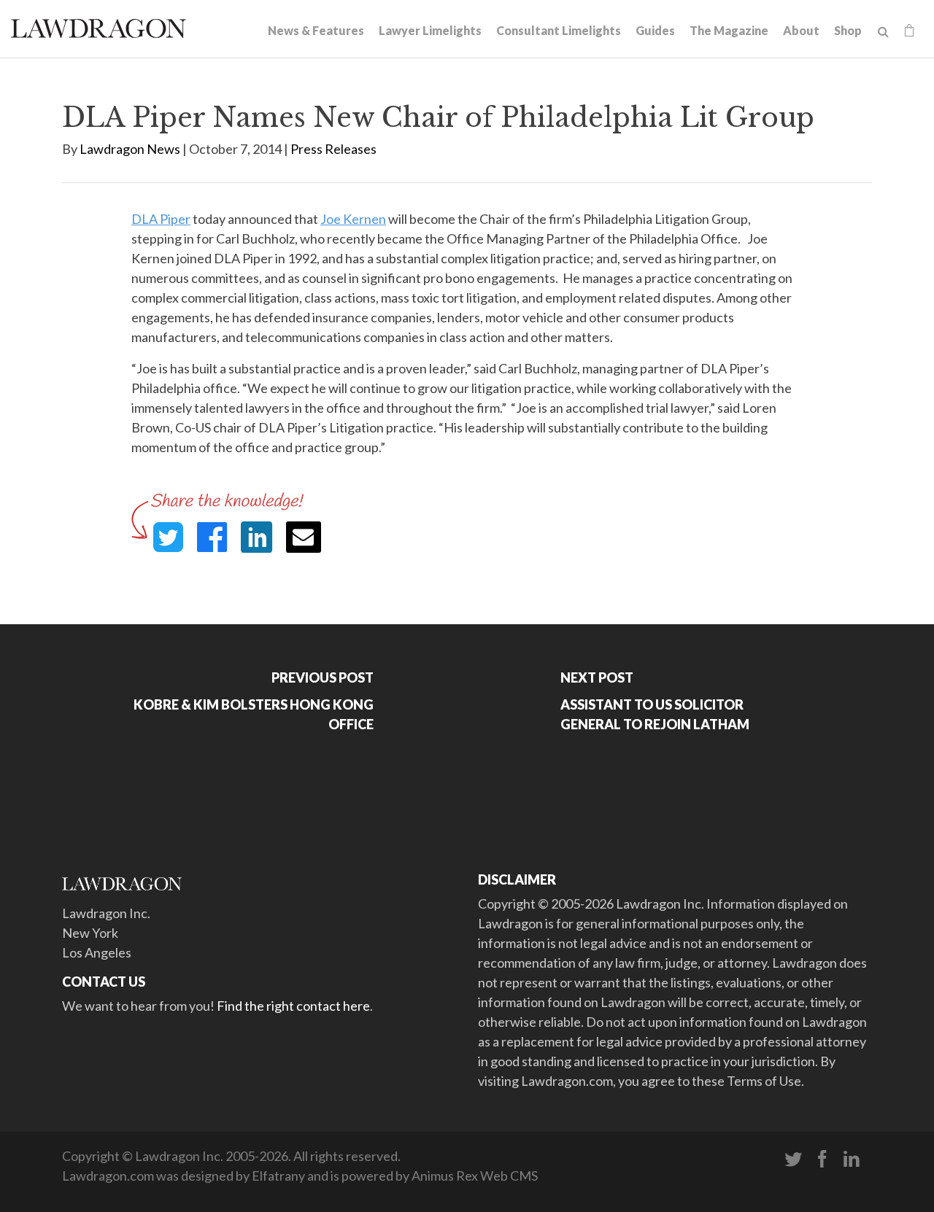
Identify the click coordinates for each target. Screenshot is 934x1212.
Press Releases (333, 149)
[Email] (303, 537)
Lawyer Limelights (430, 30)
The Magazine (729, 30)
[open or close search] (883, 32)
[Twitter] (793, 1159)
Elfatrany (278, 1176)
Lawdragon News (130, 149)
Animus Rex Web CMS (475, 1176)
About (801, 30)
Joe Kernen (353, 219)
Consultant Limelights (558, 30)
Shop (848, 30)
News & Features (316, 30)
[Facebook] (822, 1159)
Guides (655, 30)
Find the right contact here (293, 1006)
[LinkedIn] (851, 1159)
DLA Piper (160, 219)
